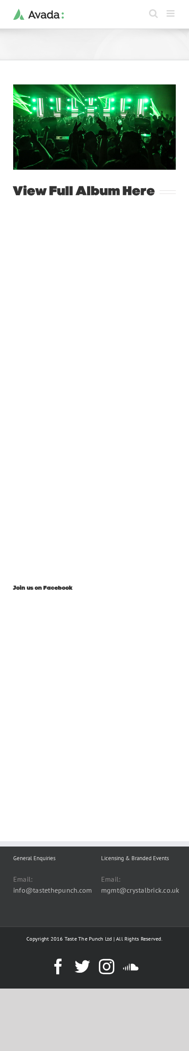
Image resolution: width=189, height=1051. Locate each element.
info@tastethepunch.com (52, 890)
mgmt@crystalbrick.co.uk (140, 890)
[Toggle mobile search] (153, 13)
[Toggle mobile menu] (171, 13)
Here (139, 192)
